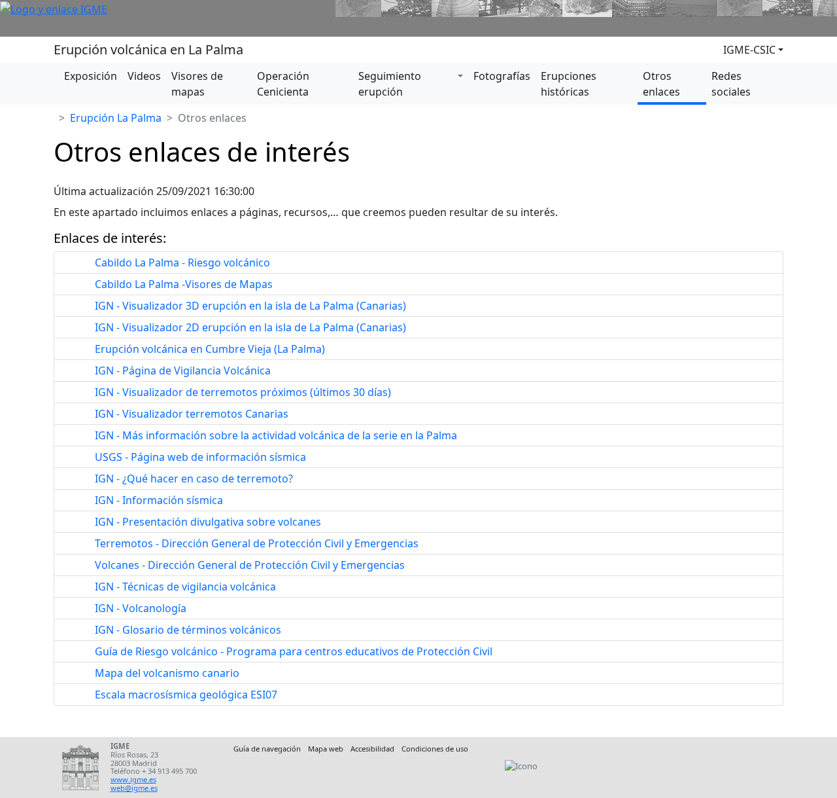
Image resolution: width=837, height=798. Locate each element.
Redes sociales (731, 84)
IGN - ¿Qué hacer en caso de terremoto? (194, 478)
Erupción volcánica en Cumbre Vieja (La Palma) (210, 349)
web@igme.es (134, 788)
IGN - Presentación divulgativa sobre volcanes (208, 522)
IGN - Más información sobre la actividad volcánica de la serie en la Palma (276, 435)
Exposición (90, 76)
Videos (144, 76)
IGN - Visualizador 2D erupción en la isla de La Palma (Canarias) (250, 327)
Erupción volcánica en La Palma (148, 49)
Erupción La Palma (116, 118)
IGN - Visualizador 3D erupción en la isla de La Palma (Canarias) (250, 306)
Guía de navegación (267, 748)
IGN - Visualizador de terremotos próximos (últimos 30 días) (243, 392)
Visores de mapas (197, 84)
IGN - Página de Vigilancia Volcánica (183, 370)
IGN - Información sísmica (159, 500)
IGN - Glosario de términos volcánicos (188, 630)
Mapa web (325, 748)
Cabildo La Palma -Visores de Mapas (184, 284)
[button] (463, 76)
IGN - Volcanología (140, 608)
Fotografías (501, 76)
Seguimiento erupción (389, 84)
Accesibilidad (372, 748)
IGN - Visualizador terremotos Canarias (191, 414)
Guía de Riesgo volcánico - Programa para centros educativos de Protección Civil (293, 651)
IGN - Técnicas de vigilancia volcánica (185, 586)
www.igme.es (133, 779)
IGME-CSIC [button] (749, 50)
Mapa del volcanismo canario (167, 673)
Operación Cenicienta (283, 84)
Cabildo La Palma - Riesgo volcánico (182, 262)
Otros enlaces (661, 84)
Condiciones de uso (434, 748)
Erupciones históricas (568, 84)
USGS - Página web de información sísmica (200, 457)
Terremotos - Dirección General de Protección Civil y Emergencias (256, 543)
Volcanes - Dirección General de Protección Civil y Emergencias (250, 565)
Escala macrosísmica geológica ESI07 (186, 694)
